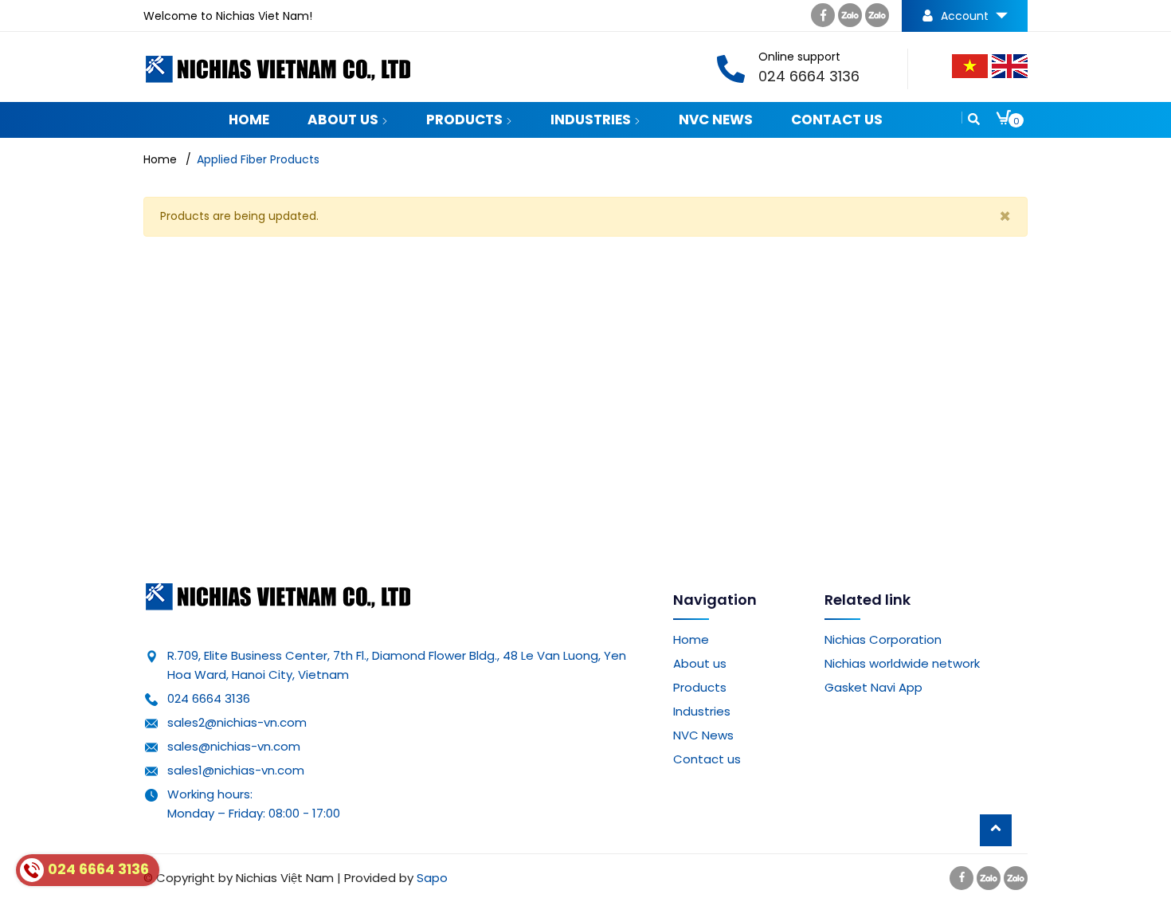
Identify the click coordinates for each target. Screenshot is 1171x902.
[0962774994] (850, 19)
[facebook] (823, 19)
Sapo (432, 877)
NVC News (716, 119)
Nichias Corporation (883, 639)
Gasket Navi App (873, 687)
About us (344, 119)
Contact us (837, 119)
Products (466, 119)
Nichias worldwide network (902, 663)
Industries (592, 119)
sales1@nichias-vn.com (235, 770)
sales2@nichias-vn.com (237, 722)
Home (249, 119)
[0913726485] (877, 19)
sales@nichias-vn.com (233, 746)
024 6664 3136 (208, 698)
